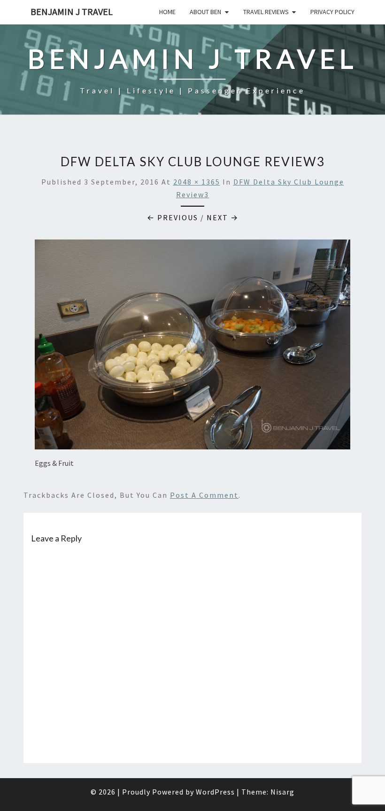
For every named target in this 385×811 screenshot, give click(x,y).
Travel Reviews (266, 12)
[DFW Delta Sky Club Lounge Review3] (192, 347)
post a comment (204, 495)
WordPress (215, 791)
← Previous (172, 217)
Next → (223, 217)
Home (167, 12)
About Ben (205, 12)
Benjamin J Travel (72, 11)
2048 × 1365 (196, 181)
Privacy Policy (332, 12)
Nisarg (282, 791)
